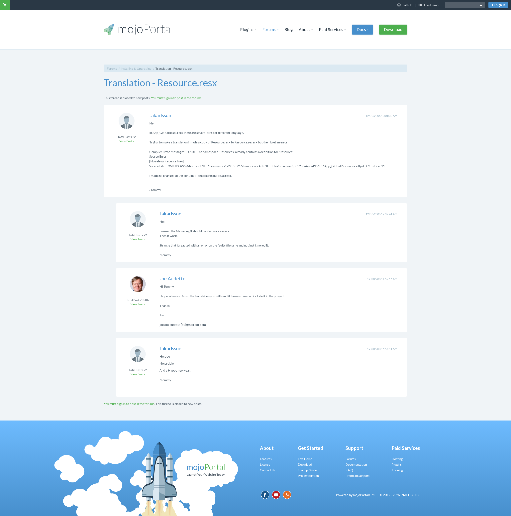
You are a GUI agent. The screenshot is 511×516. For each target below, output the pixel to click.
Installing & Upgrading (136, 68)
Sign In (500, 5)
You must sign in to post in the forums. (176, 98)
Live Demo (431, 5)
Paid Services (331, 29)
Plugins (247, 29)
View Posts (126, 141)
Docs (361, 29)
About (304, 29)
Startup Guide (307, 470)
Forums (269, 29)
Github (407, 5)
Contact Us (267, 470)
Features (266, 459)
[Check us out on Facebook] (265, 495)
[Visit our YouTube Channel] (276, 495)
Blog (288, 29)
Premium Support (357, 475)
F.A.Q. (350, 470)
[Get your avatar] (127, 123)
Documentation (356, 464)
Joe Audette (172, 278)
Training (397, 470)
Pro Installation (308, 475)
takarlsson (160, 115)
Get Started (310, 448)
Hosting (397, 459)
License (265, 464)
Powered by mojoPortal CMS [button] (356, 495)
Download (393, 29)
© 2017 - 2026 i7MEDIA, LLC (400, 495)
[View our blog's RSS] (287, 495)
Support (354, 448)
